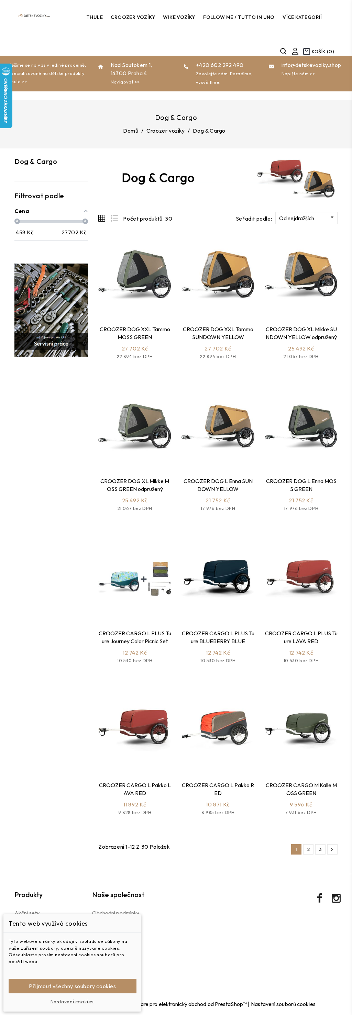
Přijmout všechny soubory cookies (72, 986)
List (114, 218)
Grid (101, 218)
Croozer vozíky (133, 17)
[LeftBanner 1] (51, 310)
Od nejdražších (307, 218)
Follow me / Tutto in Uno (239, 17)
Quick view (142, 302)
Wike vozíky (179, 17)
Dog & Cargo (35, 161)
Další (331, 849)
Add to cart (124, 302)
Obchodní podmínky (116, 913)
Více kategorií (302, 17)
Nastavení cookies (72, 1002)
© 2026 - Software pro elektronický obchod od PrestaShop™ (175, 1004)
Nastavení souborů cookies (283, 1004)
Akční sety (27, 913)
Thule (94, 17)
